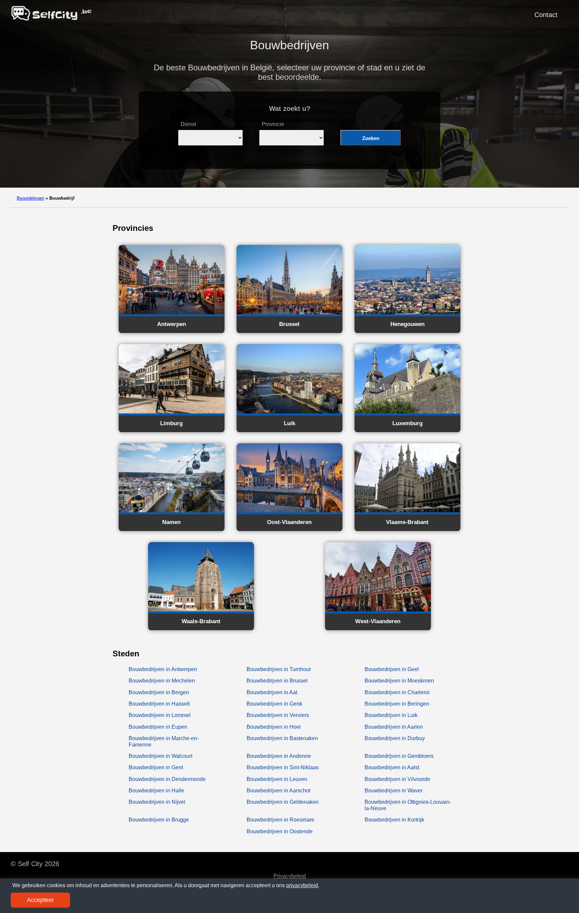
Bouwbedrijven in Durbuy (395, 738)
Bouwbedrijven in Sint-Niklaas (283, 767)
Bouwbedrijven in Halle (156, 790)
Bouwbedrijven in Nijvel (157, 802)
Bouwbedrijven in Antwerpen (163, 669)
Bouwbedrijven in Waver (394, 790)
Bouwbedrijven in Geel (392, 669)
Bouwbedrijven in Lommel (160, 715)
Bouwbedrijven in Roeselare (280, 820)
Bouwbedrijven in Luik (391, 715)
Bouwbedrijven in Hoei (274, 727)
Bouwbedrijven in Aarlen (394, 727)
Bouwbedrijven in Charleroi (397, 692)
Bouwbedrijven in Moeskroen (399, 680)
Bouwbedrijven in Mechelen (162, 680)
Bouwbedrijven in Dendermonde (167, 779)
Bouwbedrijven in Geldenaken (283, 802)
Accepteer (40, 900)
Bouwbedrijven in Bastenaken (282, 738)
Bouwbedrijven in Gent (156, 767)
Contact (546, 14)
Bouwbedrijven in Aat (272, 692)
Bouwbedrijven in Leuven (277, 779)
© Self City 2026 (35, 863)
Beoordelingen (30, 198)
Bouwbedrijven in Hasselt (159, 704)
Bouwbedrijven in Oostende (280, 831)
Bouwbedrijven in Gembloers (399, 756)
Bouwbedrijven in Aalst (392, 767)
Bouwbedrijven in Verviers (278, 715)
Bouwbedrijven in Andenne (279, 756)
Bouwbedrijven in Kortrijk (394, 820)
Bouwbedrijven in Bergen (159, 692)
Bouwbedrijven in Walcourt (160, 756)
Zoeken (370, 138)
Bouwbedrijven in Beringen (397, 704)
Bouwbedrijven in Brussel (277, 680)
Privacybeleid (289, 876)
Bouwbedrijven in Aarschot (278, 790)
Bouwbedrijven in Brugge (159, 820)
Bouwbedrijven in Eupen (158, 727)
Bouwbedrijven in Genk (274, 704)
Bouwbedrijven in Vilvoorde (397, 779)
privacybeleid (302, 885)
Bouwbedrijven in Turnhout (279, 669)
